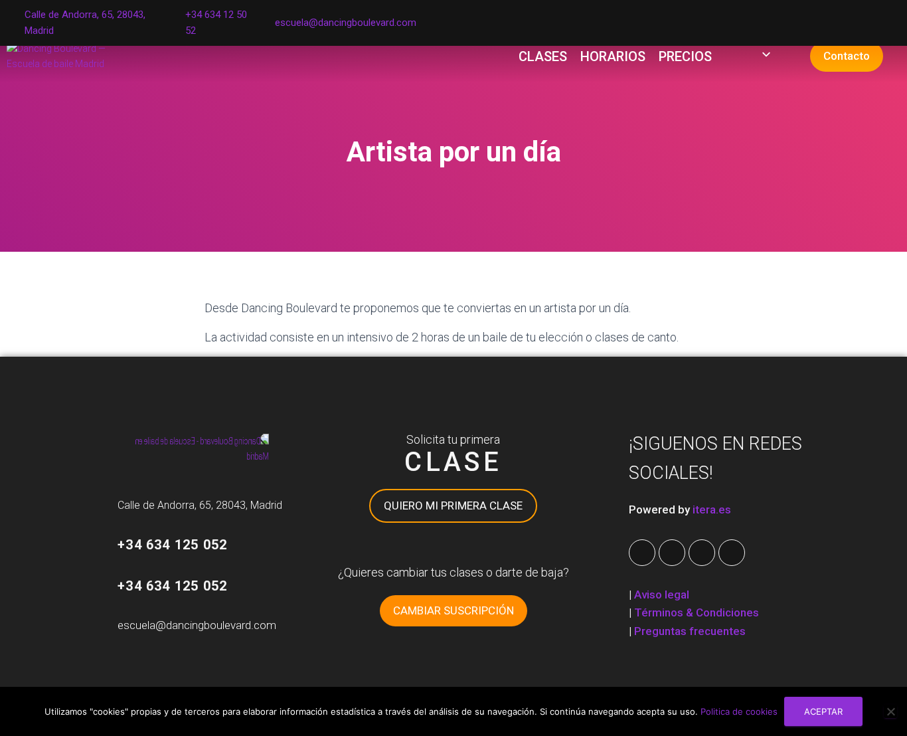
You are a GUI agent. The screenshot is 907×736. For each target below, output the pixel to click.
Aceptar (823, 711)
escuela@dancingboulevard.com (345, 23)
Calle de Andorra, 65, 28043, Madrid (200, 505)
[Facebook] (642, 552)
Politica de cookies (739, 711)
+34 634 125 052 (172, 545)
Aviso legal (661, 594)
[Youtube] (672, 552)
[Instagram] (702, 552)
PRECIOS (685, 56)
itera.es (712, 509)
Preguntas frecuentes (690, 631)
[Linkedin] (731, 552)
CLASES (543, 56)
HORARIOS (612, 56)
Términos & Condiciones (696, 612)
